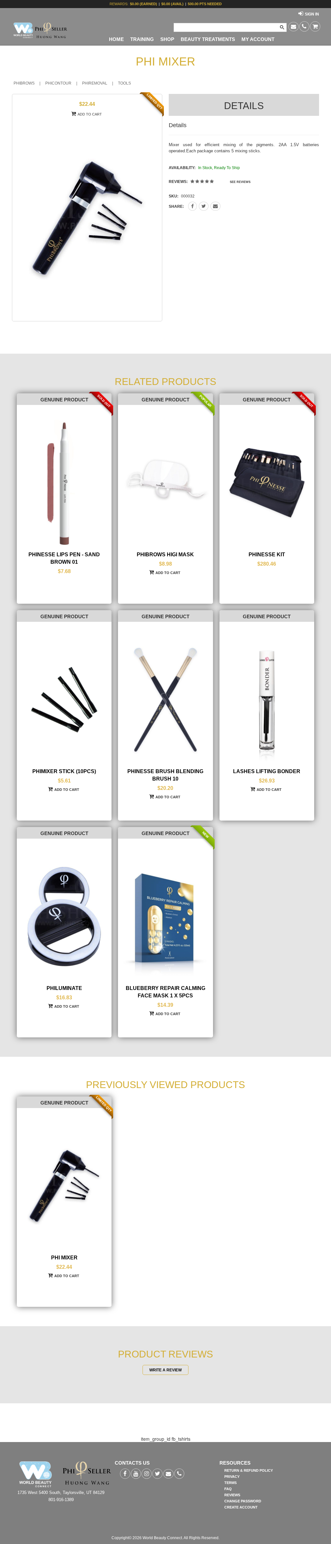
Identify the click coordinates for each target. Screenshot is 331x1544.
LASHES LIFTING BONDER (266, 771)
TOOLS (124, 83)
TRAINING (142, 39)
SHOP (167, 39)
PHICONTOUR (58, 83)
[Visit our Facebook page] (125, 1473)
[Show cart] (315, 26)
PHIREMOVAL (94, 83)
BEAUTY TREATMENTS (208, 39)
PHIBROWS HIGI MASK (165, 554)
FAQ (228, 1489)
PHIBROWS (24, 83)
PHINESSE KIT (267, 554)
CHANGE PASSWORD (242, 1501)
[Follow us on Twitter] (157, 1473)
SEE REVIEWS (240, 182)
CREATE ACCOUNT (241, 1507)
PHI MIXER (64, 1257)
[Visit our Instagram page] (147, 1473)
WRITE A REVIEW (165, 1369)
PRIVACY (232, 1476)
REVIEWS (232, 1495)
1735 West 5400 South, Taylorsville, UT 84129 (60, 1492)
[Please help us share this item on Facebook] (192, 206)
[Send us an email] (293, 26)
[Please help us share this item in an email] (215, 206)
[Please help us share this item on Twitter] (203, 206)
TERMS (230, 1483)
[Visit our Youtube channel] (136, 1473)
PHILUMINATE (64, 988)
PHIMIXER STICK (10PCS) (64, 771)
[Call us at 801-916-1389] (304, 26)
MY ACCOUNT (257, 39)
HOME (116, 39)
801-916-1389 (61, 1499)
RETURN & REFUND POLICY (248, 1470)
